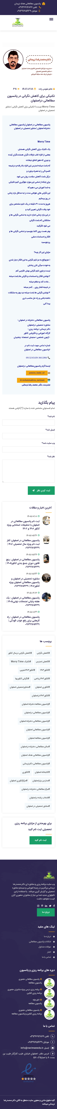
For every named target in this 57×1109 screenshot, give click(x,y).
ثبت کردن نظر (43, 491)
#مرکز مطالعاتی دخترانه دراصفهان (35, 789)
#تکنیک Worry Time (21, 662)
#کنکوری (26, 772)
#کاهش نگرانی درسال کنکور (20, 653)
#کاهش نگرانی (43, 653)
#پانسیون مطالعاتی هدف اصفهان (35, 755)
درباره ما (46, 912)
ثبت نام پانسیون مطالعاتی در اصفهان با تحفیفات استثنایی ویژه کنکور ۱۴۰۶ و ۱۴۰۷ (23, 525)
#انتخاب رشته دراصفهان (39, 798)
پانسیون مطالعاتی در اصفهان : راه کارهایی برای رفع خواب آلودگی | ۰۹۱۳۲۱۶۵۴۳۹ (23, 620)
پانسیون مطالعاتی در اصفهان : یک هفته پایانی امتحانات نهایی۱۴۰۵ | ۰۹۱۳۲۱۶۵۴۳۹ (23, 601)
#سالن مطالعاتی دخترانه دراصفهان (35, 747)
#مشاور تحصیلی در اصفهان (38, 806)
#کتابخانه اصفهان (42, 772)
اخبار (49, 952)
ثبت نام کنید (41, 840)
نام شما (51, 416)
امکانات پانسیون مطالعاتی (40, 942)
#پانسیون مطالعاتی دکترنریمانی (36, 764)
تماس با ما (46, 957)
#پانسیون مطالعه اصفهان (39, 738)
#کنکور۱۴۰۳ (45, 670)
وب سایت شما (48, 443)
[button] (51, 19)
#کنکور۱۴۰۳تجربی (27, 670)
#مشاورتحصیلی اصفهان (20, 687)
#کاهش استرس (43, 662)
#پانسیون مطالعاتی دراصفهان (37, 713)
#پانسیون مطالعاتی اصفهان (38, 730)
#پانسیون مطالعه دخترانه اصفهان (36, 704)
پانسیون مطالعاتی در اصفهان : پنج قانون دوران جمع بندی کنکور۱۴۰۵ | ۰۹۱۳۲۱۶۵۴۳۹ (23, 563)
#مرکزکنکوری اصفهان (19, 781)
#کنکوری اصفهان (42, 687)
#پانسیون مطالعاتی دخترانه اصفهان (35, 721)
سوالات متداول (44, 947)
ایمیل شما (50, 430)
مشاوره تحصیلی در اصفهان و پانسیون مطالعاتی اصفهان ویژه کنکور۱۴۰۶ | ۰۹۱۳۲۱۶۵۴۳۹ (24, 582)
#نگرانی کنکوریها (22, 679)
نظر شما (51, 457)
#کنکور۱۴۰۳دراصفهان (41, 696)
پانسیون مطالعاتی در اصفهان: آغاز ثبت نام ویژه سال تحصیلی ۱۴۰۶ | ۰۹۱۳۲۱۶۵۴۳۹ (23, 544)
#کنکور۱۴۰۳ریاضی (42, 679)
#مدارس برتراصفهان (41, 781)
